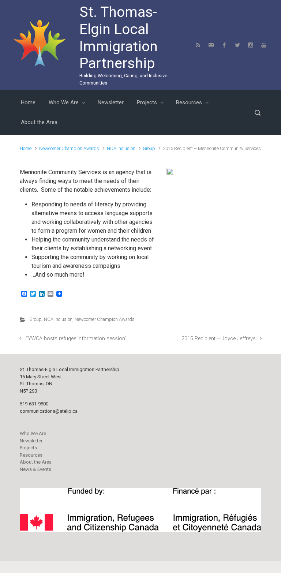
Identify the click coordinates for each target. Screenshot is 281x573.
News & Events (35, 469)
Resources (31, 455)
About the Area (36, 462)
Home (25, 148)
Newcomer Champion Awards (69, 148)
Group (149, 148)
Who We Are (33, 433)
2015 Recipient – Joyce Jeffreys (218, 339)
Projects (28, 447)
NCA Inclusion (121, 148)
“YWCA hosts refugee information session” (76, 339)
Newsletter (31, 440)
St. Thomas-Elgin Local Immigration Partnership (118, 38)
